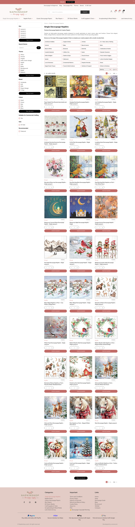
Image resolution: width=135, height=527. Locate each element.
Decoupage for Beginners (51, 5)
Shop (96, 498)
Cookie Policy (74, 504)
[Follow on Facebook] (24, 502)
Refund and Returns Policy (77, 502)
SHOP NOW (70, 2)
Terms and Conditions (76, 496)
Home (46, 23)
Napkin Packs (27, 18)
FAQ (71, 508)
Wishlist (97, 506)
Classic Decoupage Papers (44, 18)
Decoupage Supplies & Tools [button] (64, 38)
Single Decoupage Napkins (10, 18)
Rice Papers (59, 18)
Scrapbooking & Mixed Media (107, 18)
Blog (60, 5)
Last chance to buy (126, 18)
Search (85, 12)
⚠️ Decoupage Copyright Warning (80, 509)
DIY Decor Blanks (73, 18)
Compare (97, 508)
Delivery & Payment (75, 500)
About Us (72, 506)
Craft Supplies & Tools (87, 18)
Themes (76, 5)
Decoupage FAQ (67, 5)
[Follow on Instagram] (29, 502)
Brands (82, 5)
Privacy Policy (74, 498)
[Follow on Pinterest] (35, 502)
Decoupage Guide (100, 500)
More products (81, 478)
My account (98, 504)
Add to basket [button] (56, 110)
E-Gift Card (88, 5)
